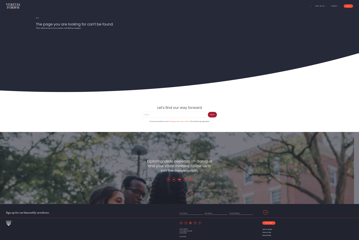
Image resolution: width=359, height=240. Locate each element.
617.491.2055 (183, 236)
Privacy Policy (266, 235)
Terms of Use (266, 232)
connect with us (184, 121)
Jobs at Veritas (267, 229)
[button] (310, 6)
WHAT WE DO (319, 6)
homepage (172, 121)
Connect (334, 6)
